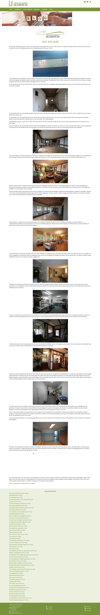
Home (10, 9)
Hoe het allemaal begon (15, 600)
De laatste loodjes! (14, 585)
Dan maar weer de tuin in (16, 518)
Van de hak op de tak (14, 561)
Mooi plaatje (12, 495)
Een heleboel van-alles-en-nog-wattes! (19, 550)
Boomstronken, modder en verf (17, 563)
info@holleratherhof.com (16, 613)
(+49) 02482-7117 (14, 611)
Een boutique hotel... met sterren (18, 499)
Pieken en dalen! (13, 591)
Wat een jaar (12, 577)
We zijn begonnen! (14, 596)
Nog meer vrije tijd (14, 524)
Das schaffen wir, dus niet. (16, 540)
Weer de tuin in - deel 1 (15, 534)
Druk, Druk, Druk (13, 575)
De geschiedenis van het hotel (17, 598)
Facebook (50, 607)
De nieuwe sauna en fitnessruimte (18, 507)
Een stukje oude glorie (15, 505)
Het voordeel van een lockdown (17, 511)
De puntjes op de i (14, 579)
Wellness (37, 9)
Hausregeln (88, 610)
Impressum (88, 606)
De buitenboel (13, 573)
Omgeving (44, 9)
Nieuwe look (12, 532)
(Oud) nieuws (12, 546)
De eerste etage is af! (15, 542)
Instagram (50, 609)
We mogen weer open (15, 528)
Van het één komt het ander (16, 503)
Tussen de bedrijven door (15, 571)
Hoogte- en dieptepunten (16, 552)
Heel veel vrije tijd (14, 530)
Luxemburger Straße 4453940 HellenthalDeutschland (16, 608)
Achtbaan (11, 581)
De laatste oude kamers (15, 493)
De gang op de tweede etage (17, 522)
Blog (50, 9)
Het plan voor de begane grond (17, 520)
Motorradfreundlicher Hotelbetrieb (18, 565)
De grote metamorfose (15, 557)
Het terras (12, 501)
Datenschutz (88, 608)
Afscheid (11, 538)
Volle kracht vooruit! (14, 589)
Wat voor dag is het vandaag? (17, 516)
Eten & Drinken (27, 9)
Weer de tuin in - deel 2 (15, 526)
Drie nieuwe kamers (14, 509)
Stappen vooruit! (13, 567)
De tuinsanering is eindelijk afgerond (19, 559)
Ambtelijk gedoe (13, 514)
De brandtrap (12, 497)
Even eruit (11, 536)
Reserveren (17, 9)
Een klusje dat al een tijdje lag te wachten (20, 555)
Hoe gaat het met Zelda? (15, 587)
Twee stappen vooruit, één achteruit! (19, 569)
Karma (11, 548)
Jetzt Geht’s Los (13, 583)
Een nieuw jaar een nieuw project (18, 544)
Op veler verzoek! (13, 593)
